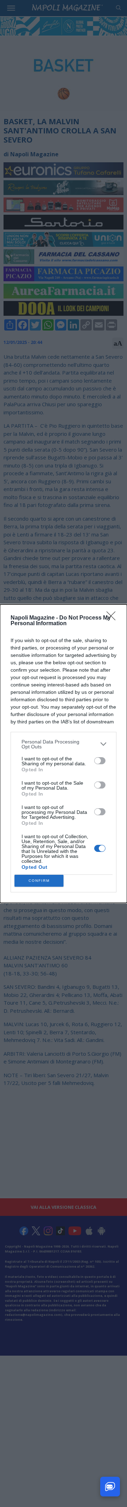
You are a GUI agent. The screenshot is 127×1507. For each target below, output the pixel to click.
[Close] (113, 618)
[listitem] (63, 744)
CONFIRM (39, 881)
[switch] (99, 760)
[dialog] (63, 753)
